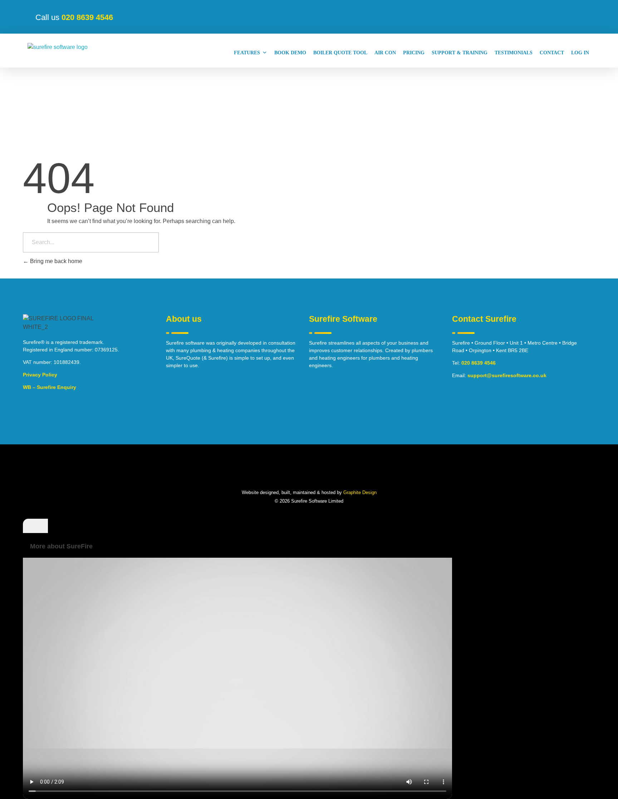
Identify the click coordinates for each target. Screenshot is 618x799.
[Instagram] (318, 473)
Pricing (414, 52)
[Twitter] (300, 473)
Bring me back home (55, 261)
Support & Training (459, 52)
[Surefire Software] (62, 53)
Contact (552, 52)
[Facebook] (283, 473)
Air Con (385, 52)
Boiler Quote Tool (340, 52)
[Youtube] (335, 473)
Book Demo (290, 52)
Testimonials (514, 52)
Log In (580, 52)
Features (247, 52)
